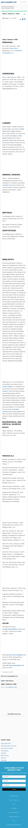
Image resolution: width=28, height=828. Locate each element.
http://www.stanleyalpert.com (15, 665)
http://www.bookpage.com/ (17, 655)
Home (11, 800)
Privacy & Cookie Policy (14, 812)
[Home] (8, 2)
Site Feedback (14, 808)
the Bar (6, 185)
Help (14, 804)
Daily (14, 820)
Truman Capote (7, 386)
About (11, 687)
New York (13, 48)
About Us (16, 800)
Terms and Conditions (14, 816)
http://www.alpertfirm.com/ (13, 629)
